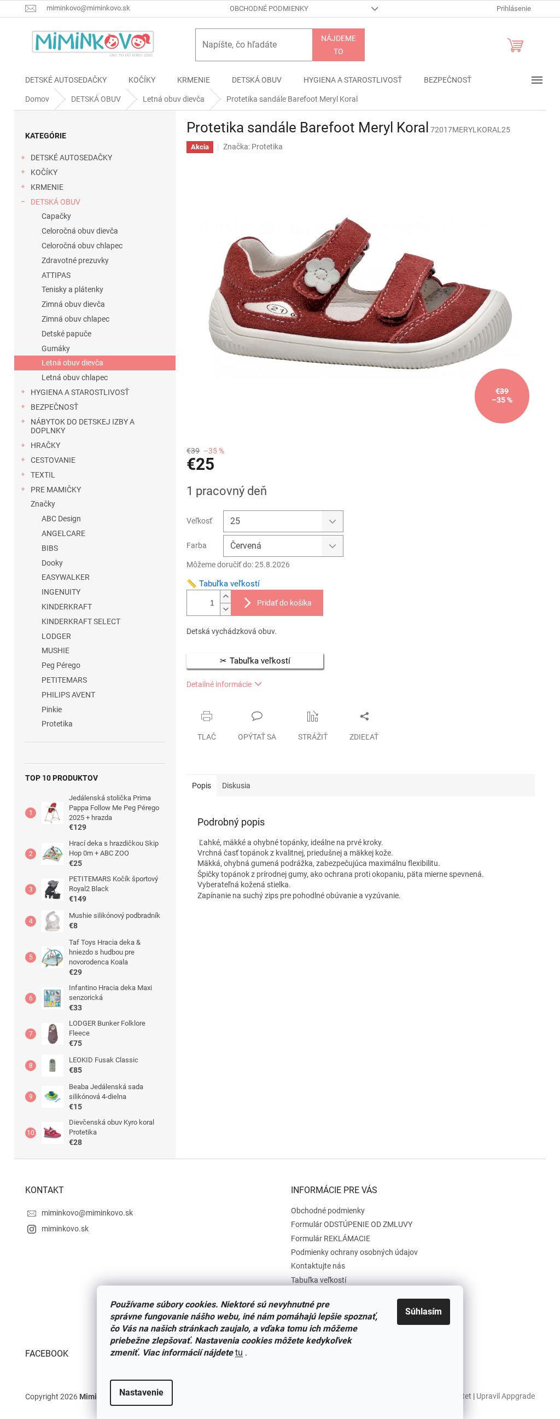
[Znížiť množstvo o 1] (225, 609)
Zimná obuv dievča (73, 304)
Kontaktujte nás (318, 1265)
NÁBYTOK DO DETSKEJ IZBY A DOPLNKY (83, 426)
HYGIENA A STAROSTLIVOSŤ (80, 392)
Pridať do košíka (284, 602)
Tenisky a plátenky (72, 289)
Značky (43, 503)
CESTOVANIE (53, 460)
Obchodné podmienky (269, 8)
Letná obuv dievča (72, 362)
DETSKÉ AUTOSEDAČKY (71, 157)
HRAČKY (45, 445)
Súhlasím (423, 1311)
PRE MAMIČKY (56, 489)
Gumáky (56, 348)
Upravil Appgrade (505, 1396)
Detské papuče (66, 333)
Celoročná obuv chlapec (82, 245)
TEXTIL (43, 474)
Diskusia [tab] (236, 785)
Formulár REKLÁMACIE (330, 1238)
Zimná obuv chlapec (75, 319)
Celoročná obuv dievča (80, 230)
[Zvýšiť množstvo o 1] (225, 596)
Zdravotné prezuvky (75, 260)
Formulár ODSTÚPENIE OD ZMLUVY (351, 1224)
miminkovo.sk (65, 1228)
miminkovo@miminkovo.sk (87, 1212)
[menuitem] (66, 80)
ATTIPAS (56, 275)
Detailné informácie (219, 684)
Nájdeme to (338, 45)
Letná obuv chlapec (75, 377)
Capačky (56, 216)
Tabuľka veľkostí (318, 1280)
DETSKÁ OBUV (55, 201)
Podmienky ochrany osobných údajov (354, 1252)
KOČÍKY (44, 172)
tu (239, 1352)
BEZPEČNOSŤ (54, 407)
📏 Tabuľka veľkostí (223, 584)
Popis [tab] (201, 785)
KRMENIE (47, 187)
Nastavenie (141, 1392)
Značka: (253, 146)
